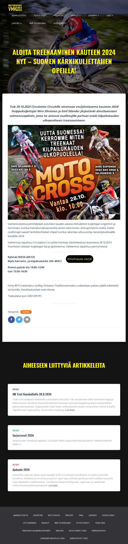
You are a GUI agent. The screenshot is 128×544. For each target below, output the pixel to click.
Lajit (109, 15)
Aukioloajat (40, 15)
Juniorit (16, 23)
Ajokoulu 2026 (21, 470)
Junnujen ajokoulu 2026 (52, 538)
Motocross (54, 515)
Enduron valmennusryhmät (36, 530)
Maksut (75, 15)
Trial (81, 515)
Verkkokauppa (99, 530)
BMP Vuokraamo (38, 23)
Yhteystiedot (60, 23)
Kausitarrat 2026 (77, 530)
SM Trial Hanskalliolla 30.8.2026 (32, 394)
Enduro (69, 515)
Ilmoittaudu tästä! (79, 259)
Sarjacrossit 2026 (23, 435)
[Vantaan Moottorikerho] (15, 8)
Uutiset (26, 312)
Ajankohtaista (19, 15)
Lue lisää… (70, 409)
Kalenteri (58, 15)
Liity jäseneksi (29, 523)
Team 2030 (100, 523)
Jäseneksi (92, 15)
